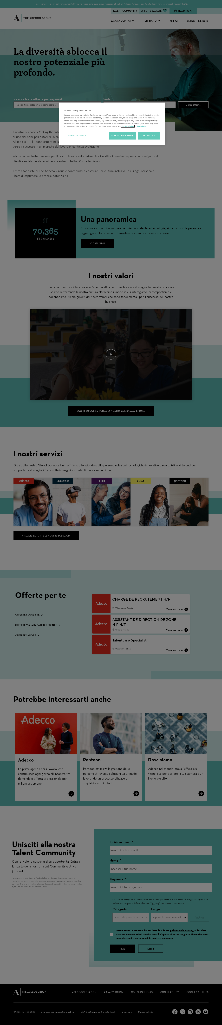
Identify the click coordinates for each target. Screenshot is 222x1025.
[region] (112, 124)
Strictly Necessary (122, 135)
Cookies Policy (128, 126)
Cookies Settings (76, 135)
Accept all (149, 135)
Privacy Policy (141, 126)
